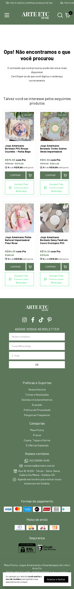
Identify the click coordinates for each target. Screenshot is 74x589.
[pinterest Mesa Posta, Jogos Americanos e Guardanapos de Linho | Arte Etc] (49, 320)
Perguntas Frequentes (37, 415)
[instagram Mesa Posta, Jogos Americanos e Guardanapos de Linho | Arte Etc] (24, 320)
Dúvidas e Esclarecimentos (37, 399)
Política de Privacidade (37, 409)
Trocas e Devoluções (37, 394)
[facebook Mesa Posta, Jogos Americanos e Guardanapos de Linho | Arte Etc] (33, 320)
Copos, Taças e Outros (37, 440)
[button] (19, 188)
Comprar (15, 175)
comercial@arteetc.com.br (39, 465)
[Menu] (7, 15)
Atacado (37, 404)
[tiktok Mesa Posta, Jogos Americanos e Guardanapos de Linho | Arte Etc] (41, 320)
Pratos (37, 435)
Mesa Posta (37, 430)
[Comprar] (30, 175)
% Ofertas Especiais (37, 445)
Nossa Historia (37, 389)
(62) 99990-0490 (40, 460)
